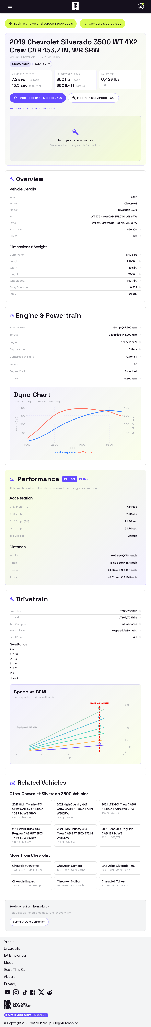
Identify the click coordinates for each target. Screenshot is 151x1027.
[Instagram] (16, 994)
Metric (83, 479)
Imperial (70, 479)
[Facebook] (33, 994)
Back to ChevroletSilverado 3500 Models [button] (43, 23)
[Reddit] (50, 994)
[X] (42, 994)
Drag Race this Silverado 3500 (40, 97)
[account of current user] (10, 6)
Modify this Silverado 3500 (96, 97)
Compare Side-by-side (105, 23)
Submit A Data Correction (29, 921)
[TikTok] (25, 994)
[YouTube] (8, 994)
